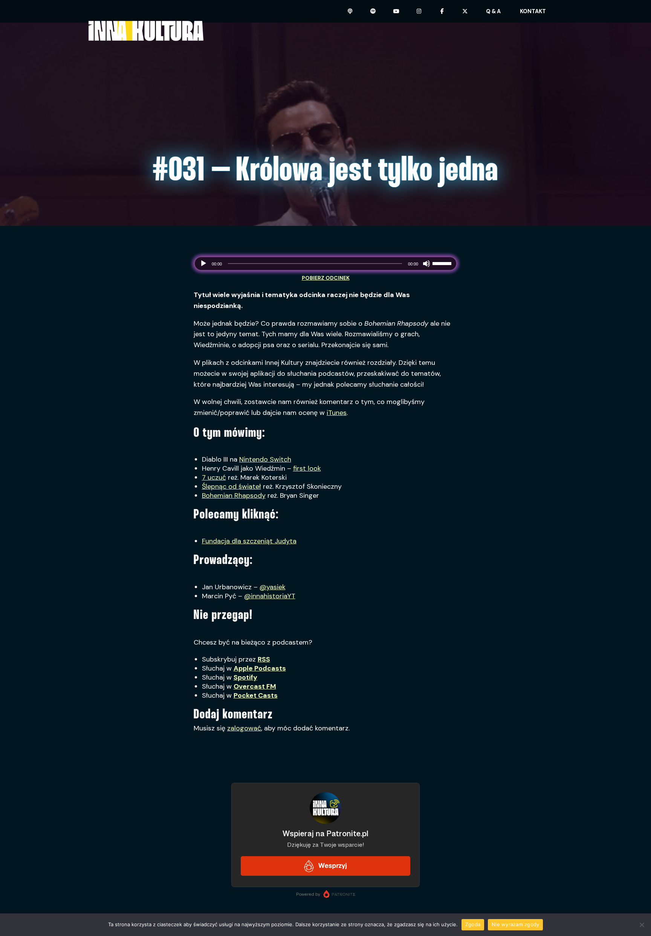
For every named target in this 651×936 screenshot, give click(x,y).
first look (307, 468)
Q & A (493, 11)
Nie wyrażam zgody (515, 924)
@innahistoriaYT (269, 596)
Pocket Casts (256, 695)
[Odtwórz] (203, 263)
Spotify (245, 677)
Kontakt (533, 11)
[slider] (443, 263)
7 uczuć (214, 477)
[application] (325, 263)
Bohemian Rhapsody (234, 495)
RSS (264, 659)
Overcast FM (255, 686)
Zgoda (472, 924)
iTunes (337, 412)
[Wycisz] (426, 263)
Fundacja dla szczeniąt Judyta (249, 541)
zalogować (244, 728)
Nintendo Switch (265, 459)
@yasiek (273, 586)
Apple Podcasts (260, 668)
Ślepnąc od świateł (231, 486)
